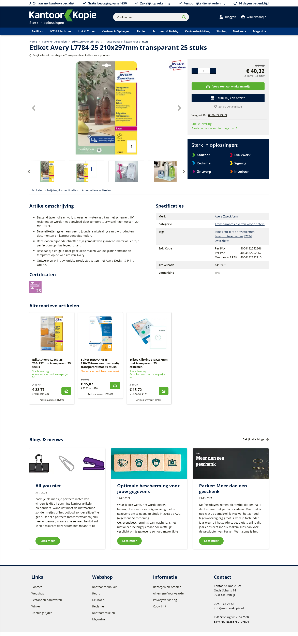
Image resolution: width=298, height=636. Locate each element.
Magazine (259, 31)
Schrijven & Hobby (165, 31)
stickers (229, 232)
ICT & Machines (60, 31)
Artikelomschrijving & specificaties (54, 190)
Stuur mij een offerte (231, 98)
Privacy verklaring (165, 600)
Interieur (241, 171)
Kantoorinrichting (197, 31)
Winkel (36, 606)
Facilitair (38, 31)
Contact (36, 587)
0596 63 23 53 (217, 115)
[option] (106, 108)
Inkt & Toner (86, 31)
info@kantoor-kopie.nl (229, 608)
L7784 (248, 236)
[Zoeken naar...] (184, 17)
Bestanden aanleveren (46, 600)
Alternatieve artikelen (96, 190)
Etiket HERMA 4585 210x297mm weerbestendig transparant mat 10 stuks (100, 363)
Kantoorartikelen (103, 613)
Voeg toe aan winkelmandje (231, 86)
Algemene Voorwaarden (169, 593)
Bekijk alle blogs (254, 439)
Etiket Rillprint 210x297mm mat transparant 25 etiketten (149, 363)
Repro (96, 593)
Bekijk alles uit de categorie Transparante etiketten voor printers (70, 55)
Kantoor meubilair (104, 587)
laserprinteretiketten (229, 236)
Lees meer (48, 541)
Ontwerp (204, 171)
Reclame (203, 163)
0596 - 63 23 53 (224, 604)
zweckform (222, 241)
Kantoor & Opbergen (116, 31)
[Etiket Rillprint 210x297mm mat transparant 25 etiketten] (149, 333)
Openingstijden (42, 613)
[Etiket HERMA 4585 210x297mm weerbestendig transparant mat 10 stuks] (100, 333)
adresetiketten (245, 232)
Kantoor (203, 155)
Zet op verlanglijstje (230, 106)
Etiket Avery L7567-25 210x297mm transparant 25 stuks (51, 363)
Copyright (159, 606)
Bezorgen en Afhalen (167, 587)
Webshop (37, 593)
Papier (141, 31)
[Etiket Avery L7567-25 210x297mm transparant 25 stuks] (51, 333)
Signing (221, 31)
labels (219, 232)
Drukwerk (239, 31)
